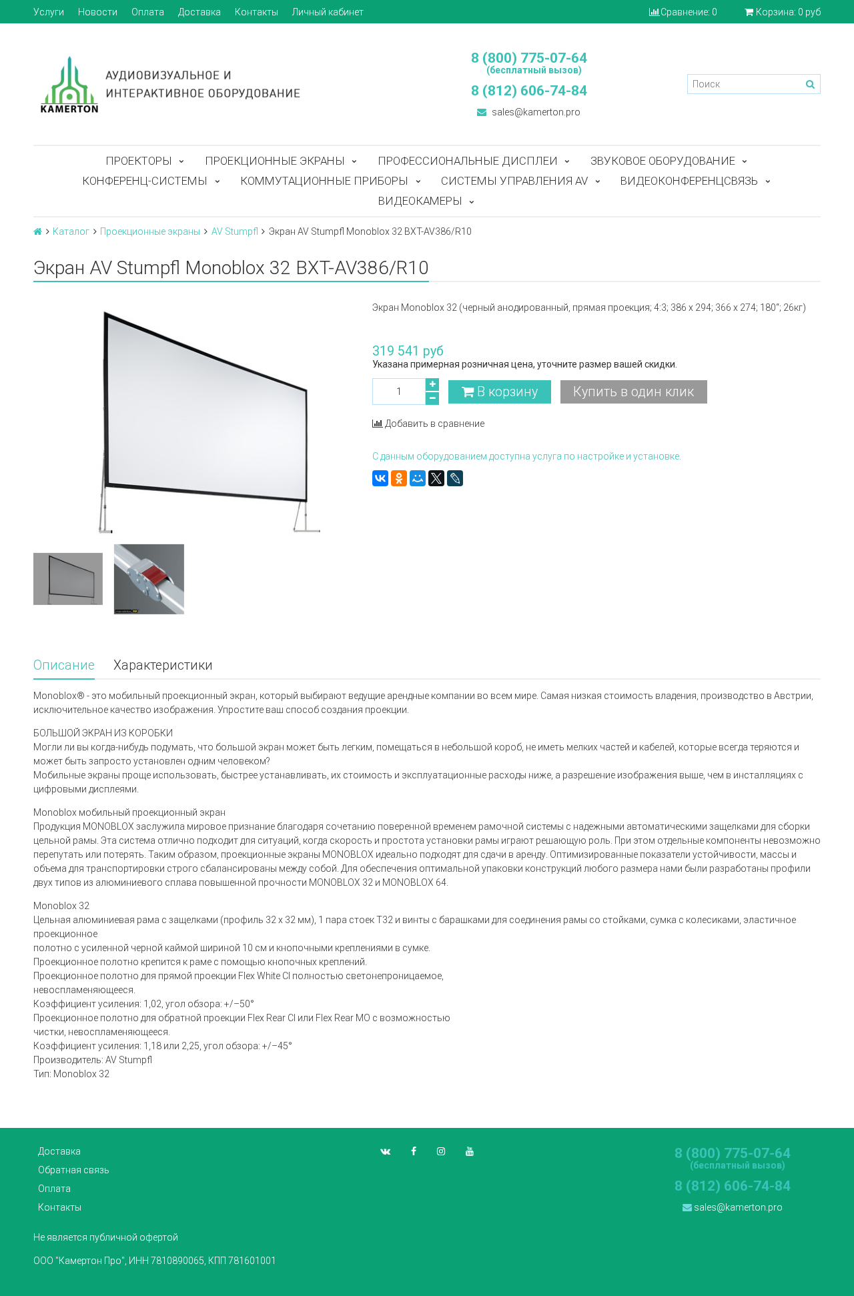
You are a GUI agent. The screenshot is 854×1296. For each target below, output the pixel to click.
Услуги (48, 12)
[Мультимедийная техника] (223, 84)
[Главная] (37, 231)
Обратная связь (73, 1170)
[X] (436, 478)
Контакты (256, 12)
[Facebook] (413, 1151)
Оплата (147, 12)
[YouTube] (469, 1151)
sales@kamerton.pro (535, 112)
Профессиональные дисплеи (468, 160)
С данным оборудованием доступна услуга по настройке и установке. (526, 456)
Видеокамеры (420, 200)
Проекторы (138, 160)
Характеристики (163, 665)
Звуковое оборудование (662, 160)
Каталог (71, 231)
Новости (97, 12)
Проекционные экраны (275, 160)
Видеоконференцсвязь (689, 180)
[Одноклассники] (399, 478)
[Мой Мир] (418, 478)
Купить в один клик (633, 392)
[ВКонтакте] (380, 478)
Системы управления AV (514, 180)
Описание (64, 665)
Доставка (199, 12)
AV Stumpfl (234, 231)
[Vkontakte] (385, 1151)
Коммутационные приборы (324, 180)
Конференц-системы (144, 180)
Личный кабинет (328, 12)
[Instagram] (441, 1151)
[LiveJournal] (455, 478)
